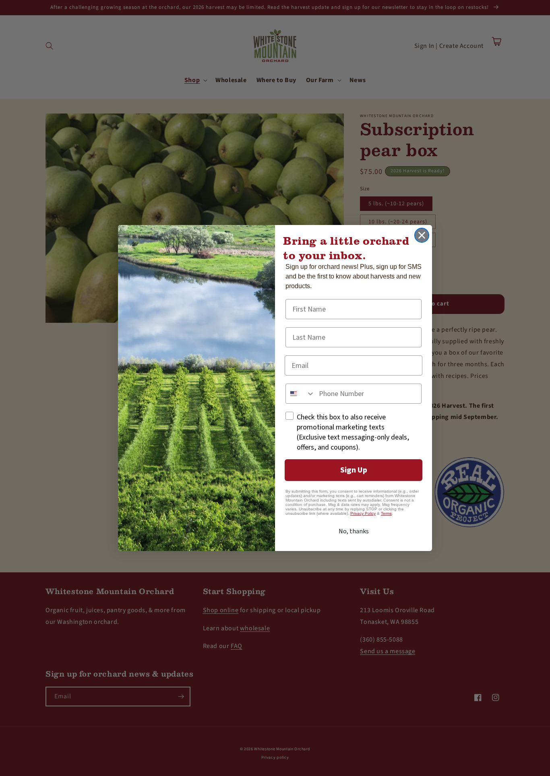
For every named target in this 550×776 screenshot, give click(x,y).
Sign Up (353, 470)
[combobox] (300, 393)
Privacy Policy (363, 513)
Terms (386, 513)
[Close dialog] (422, 235)
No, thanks (354, 531)
